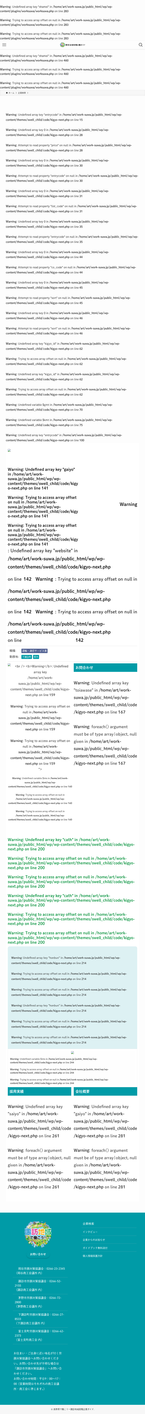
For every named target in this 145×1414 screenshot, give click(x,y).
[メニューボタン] (4, 45)
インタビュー (90, 1232)
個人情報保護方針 (93, 1256)
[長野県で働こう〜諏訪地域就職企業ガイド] (72, 45)
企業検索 (88, 1223)
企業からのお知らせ (94, 1240)
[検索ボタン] (141, 45)
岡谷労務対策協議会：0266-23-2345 (41, 1268)
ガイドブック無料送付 (95, 1248)
